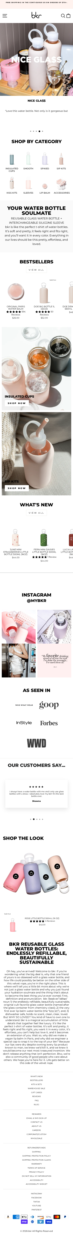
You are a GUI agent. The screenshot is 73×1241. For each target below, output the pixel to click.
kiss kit (53, 1011)
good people (39, 1056)
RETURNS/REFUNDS (36, 1148)
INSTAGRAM (36, 1193)
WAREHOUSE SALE (36, 1088)
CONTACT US (36, 1122)
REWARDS (36, 1114)
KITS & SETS (36, 1084)
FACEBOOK (36, 1198)
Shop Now (17, 403)
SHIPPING (36, 1152)
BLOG (36, 1104)
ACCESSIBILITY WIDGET (36, 1184)
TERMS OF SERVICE (36, 1168)
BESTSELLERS (36, 1080)
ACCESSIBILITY (36, 1180)
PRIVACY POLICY (36, 1172)
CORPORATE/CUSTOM (36, 1134)
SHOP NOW (36, 117)
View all (36, 269)
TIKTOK (36, 1202)
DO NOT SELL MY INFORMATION (36, 1176)
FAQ (36, 1100)
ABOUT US (36, 1126)
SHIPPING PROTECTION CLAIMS (36, 1160)
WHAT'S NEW (36, 1076)
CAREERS (36, 1130)
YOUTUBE (36, 1206)
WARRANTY (36, 1164)
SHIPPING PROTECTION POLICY (36, 1156)
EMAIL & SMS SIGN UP (36, 1118)
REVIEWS (36, 1096)
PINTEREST (37, 1210)
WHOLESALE (36, 1138)
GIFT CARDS (36, 1092)
